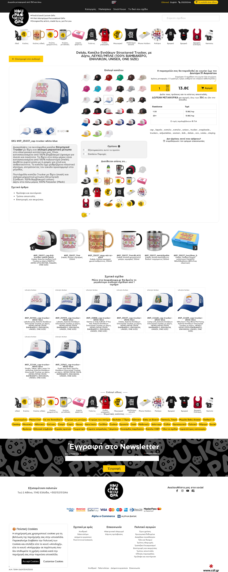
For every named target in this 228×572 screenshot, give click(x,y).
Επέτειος (51, 424)
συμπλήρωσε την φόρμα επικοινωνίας (185, 141)
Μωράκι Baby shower (190, 419)
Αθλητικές (40, 424)
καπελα (177, 129)
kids (184, 133)
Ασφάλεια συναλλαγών (145, 537)
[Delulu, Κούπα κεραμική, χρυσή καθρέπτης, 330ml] (78, 240)
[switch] (85, 150)
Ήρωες (79, 424)
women (176, 133)
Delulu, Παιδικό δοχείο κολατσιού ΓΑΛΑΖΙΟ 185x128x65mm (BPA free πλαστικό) (163, 259)
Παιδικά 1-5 (208, 419)
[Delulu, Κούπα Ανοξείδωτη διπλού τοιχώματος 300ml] (135, 240)
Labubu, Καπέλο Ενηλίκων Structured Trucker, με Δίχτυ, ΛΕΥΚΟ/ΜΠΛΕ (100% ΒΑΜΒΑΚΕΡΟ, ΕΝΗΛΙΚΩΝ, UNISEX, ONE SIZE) (68, 323)
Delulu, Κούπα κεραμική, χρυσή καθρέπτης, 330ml (78, 258)
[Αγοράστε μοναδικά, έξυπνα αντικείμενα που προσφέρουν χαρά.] (19, 17)
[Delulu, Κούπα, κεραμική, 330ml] (50, 240)
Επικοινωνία (114, 527)
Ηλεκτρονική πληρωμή (114, 531)
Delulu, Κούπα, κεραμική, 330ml (50, 257)
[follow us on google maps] (192, 490)
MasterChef (35, 419)
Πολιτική (192, 424)
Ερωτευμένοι (20, 419)
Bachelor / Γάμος (121, 419)
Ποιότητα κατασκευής (83, 540)
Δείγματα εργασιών (83, 537)
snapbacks (204, 129)
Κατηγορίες (90, 9)
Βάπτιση (136, 419)
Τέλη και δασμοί (145, 540)
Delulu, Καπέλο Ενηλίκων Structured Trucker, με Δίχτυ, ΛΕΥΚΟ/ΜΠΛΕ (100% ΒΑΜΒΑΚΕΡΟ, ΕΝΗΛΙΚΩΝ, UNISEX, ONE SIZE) (129, 323)
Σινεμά (61, 424)
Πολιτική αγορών (145, 527)
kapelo (159, 129)
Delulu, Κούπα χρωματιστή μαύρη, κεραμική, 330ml (107, 257)
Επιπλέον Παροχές (97, 154)
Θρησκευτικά (179, 424)
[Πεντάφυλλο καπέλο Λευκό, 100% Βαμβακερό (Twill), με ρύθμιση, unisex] (86, 77)
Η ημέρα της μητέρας (76, 419)
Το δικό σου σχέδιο (138, 9)
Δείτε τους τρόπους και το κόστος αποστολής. (184, 94)
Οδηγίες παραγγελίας (145, 554)
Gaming (16, 424)
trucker (193, 129)
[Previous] (19, 38)
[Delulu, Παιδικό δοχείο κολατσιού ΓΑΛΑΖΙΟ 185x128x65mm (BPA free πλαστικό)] (163, 240)
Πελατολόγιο (83, 534)
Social (213, 424)
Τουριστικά (79, 429)
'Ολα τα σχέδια (169, 429)
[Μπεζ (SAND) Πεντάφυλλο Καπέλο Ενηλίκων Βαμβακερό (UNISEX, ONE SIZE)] (142, 77)
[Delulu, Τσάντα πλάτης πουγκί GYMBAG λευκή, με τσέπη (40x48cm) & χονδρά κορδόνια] (192, 240)
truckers (154, 133)
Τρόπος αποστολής (145, 551)
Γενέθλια (103, 424)
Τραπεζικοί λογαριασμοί (145, 545)
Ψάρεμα (203, 424)
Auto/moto (90, 424)
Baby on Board (151, 419)
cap (152, 129)
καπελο (167, 129)
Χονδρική (83, 531)
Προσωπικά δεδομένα (145, 534)
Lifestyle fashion (30, 290)
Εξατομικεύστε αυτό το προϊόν (104, 150)
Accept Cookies (31, 561)
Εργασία (124, 424)
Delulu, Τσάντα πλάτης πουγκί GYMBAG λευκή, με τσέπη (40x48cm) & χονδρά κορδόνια (192, 260)
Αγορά (208, 88)
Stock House (119, 9)
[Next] (209, 38)
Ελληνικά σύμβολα (43, 429)
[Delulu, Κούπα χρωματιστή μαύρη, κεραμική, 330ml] (107, 240)
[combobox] (190, 18)
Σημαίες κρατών (63, 429)
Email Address (73, 453)
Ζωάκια (113, 424)
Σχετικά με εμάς (83, 527)
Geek (133, 424)
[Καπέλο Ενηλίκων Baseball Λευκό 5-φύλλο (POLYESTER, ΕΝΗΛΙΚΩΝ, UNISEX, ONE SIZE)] (108, 133)
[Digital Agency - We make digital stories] (211, 568)
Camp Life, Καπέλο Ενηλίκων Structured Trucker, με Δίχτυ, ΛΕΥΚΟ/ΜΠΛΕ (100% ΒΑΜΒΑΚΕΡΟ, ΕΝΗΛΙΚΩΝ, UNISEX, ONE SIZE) (159, 323)
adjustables (165, 133)
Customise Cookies (53, 561)
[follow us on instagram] (182, 490)
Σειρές (70, 424)
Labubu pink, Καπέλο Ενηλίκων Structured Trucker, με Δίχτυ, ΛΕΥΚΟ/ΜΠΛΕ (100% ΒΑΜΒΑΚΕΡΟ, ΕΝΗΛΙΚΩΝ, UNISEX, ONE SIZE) (37, 323)
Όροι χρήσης (145, 531)
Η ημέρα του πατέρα (99, 419)
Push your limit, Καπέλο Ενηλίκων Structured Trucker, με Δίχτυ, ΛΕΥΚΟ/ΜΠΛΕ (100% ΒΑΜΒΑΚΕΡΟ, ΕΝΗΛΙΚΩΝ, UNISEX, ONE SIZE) (68, 370)
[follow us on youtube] (187, 490)
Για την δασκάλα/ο (53, 419)
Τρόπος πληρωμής (145, 542)
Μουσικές (27, 424)
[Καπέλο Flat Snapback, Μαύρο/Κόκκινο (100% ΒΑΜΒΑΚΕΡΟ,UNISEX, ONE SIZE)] (97, 111)
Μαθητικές (144, 424)
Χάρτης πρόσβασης (114, 534)
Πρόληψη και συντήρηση (28, 193)
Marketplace (105, 9)
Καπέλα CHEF (152, 429)
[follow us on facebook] (177, 490)
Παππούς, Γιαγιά (169, 419)
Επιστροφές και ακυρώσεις (29, 199)
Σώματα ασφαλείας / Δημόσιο (102, 429)
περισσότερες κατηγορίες (193, 429)
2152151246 (186, 2)
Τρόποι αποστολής (25, 196)
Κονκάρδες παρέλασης (132, 429)
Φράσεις (26, 429)
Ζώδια (167, 424)
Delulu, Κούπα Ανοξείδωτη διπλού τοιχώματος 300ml (135, 257)
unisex (185, 129)
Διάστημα (156, 424)
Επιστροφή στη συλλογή (27, 59)
